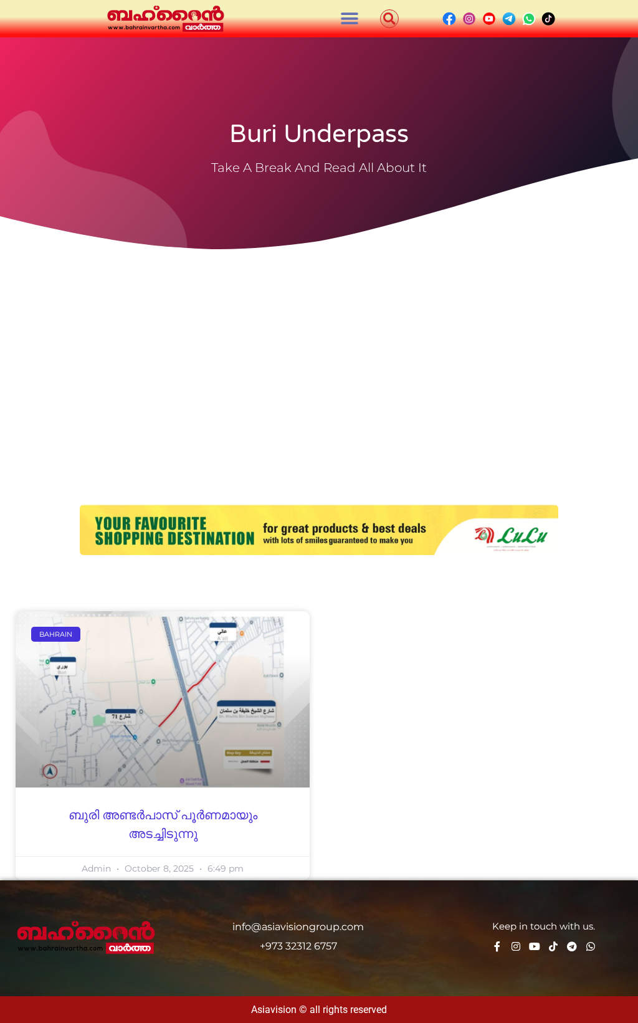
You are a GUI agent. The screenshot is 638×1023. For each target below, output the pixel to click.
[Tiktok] (553, 946)
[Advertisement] (319, 349)
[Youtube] (535, 946)
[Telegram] (572, 946)
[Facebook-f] (497, 946)
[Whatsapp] (591, 946)
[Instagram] (516, 946)
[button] (350, 19)
